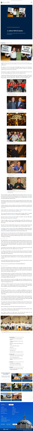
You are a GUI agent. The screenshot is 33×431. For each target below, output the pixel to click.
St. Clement (19, 211)
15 (6, 393)
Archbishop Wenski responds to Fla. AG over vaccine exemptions (16, 341)
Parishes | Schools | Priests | (16, 0)
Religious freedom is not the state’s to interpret (15, 364)
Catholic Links (14, 408)
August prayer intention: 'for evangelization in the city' (16, 351)
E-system (10, 429)
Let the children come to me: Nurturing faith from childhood (16, 339)
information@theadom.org (4, 413)
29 (27, 383)
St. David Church (29, 194)
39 (16, 373)
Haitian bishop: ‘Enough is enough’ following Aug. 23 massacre (16, 344)
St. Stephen (20, 209)
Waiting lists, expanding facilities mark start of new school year (16, 359)
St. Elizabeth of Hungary (27, 209)
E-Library (13, 413)
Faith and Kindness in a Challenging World (15, 363)
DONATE (19, 4)
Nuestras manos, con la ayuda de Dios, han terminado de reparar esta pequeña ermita (16, 369)
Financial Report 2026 (12, 350)
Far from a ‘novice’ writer (13, 348)
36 (16, 393)
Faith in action (11, 347)
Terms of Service (28, 430)
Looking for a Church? (4, 417)
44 (16, 383)
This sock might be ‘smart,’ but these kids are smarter (16, 355)
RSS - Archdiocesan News (15, 412)
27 (6, 383)
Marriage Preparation (3, 418)
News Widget (14, 409)
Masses (21, 0)
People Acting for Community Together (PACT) (11, 228)
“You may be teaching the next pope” (14, 357)
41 (27, 373)
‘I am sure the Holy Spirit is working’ (14, 345)
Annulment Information (4, 421)
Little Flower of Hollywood (11, 214)
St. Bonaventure (13, 211)
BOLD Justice (4, 64)
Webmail (13, 414)
